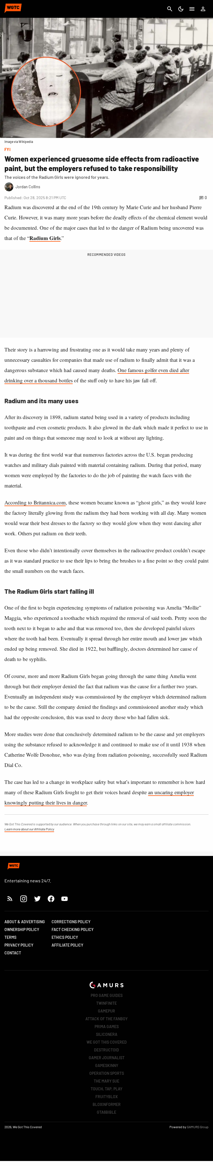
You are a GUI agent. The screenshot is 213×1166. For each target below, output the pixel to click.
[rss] (10, 898)
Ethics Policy (65, 937)
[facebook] (51, 898)
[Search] (169, 8)
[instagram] (23, 898)
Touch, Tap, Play (106, 1088)
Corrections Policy (71, 921)
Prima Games (107, 1026)
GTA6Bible (106, 1112)
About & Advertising (24, 921)
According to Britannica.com (35, 502)
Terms (10, 937)
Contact (12, 952)
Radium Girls (44, 238)
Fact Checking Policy (72, 929)
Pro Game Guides (107, 995)
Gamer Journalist (107, 1057)
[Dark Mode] (180, 8)
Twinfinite (106, 1003)
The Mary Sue (106, 1081)
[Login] (203, 8)
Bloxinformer (107, 1104)
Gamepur (106, 1011)
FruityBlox (106, 1096)
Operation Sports (106, 1073)
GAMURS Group (198, 1127)
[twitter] (37, 898)
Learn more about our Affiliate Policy (29, 829)
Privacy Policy (18, 945)
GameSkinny (106, 1065)
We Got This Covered (107, 1042)
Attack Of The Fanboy (106, 1018)
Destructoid (106, 1050)
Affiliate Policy (67, 945)
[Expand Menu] (191, 8)
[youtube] (64, 898)
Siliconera (106, 1034)
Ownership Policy (21, 929)
